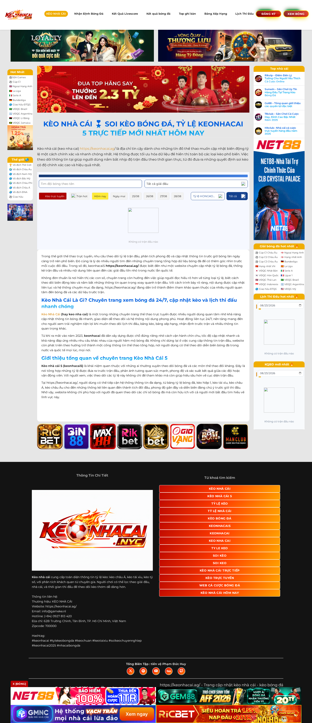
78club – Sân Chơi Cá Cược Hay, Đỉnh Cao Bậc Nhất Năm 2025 (282, 117)
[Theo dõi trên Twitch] (181, 671)
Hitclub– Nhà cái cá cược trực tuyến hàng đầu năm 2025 (281, 131)
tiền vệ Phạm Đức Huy (168, 664)
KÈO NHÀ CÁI (56, 13)
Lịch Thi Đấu (244, 13)
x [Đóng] (19, 683)
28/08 (177, 196)
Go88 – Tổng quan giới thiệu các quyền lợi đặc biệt (283, 105)
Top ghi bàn (187, 13)
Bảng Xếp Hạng (215, 13)
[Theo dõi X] (130, 671)
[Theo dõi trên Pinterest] (143, 671)
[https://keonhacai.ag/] (18, 15)
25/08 (135, 196)
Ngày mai (119, 196)
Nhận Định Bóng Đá (88, 13)
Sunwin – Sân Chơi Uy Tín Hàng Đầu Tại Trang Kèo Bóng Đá (281, 92)
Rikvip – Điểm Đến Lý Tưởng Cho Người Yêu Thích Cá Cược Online (282, 78)
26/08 (149, 196)
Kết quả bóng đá (158, 13)
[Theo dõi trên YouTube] (156, 671)
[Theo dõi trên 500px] (169, 671)
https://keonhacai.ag (97, 149)
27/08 (163, 196)
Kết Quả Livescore (125, 13)
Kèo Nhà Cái (50, 314)
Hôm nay (100, 196)
